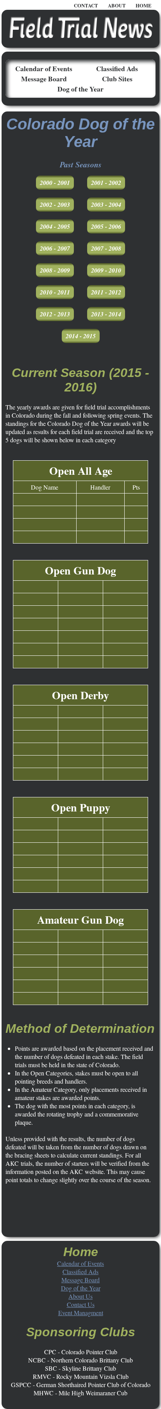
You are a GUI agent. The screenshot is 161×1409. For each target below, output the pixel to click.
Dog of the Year (80, 89)
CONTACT (86, 5)
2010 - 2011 (55, 292)
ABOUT (117, 5)
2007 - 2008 (106, 248)
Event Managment (80, 1312)
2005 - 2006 (106, 226)
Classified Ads (117, 68)
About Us (80, 1296)
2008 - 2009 (55, 270)
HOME (144, 5)
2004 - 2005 (55, 226)
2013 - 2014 (106, 314)
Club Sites (117, 79)
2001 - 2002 (106, 182)
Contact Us (81, 1304)
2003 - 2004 (106, 204)
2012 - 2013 (55, 314)
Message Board (44, 79)
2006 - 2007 (55, 248)
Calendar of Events (43, 68)
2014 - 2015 (81, 336)
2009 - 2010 (106, 270)
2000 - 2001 (55, 182)
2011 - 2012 (106, 292)
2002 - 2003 (55, 204)
